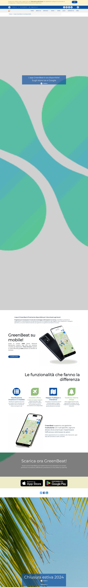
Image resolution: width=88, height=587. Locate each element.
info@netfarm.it (34, 7)
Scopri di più (14, 356)
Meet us (15, 7)
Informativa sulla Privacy (37, 1)
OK (74, 2)
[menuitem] (32, 11)
